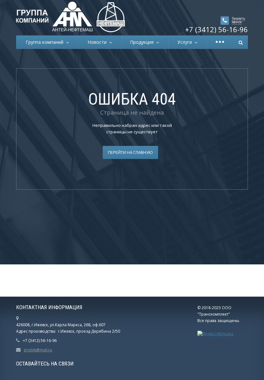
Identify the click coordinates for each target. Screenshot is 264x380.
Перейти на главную (130, 152)
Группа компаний (46, 42)
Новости (98, 42)
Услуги (185, 42)
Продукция (143, 42)
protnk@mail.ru (38, 350)
